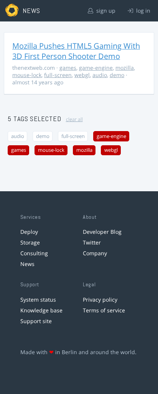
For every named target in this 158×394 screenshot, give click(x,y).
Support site (36, 321)
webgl (82, 75)
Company (95, 253)
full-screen (58, 75)
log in (142, 10)
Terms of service (104, 310)
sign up (105, 10)
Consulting (34, 253)
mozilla (124, 67)
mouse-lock (26, 75)
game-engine (96, 67)
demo (117, 75)
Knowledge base (41, 310)
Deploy (29, 231)
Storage (30, 242)
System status (38, 299)
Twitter (92, 242)
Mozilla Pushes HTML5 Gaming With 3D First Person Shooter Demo (76, 51)
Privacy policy (100, 299)
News (27, 264)
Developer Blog (102, 231)
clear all (74, 119)
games (67, 67)
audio (99, 75)
